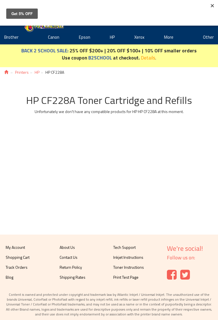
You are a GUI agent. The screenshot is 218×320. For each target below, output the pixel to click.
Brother (11, 37)
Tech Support (124, 247)
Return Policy (71, 267)
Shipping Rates (72, 277)
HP (112, 37)
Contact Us (68, 257)
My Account (15, 247)
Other (208, 37)
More (168, 37)
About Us (67, 247)
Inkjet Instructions (128, 257)
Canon (53, 37)
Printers (22, 72)
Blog (9, 277)
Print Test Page (126, 277)
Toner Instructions (128, 267)
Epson (84, 37)
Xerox (139, 37)
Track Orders (17, 267)
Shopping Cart (18, 257)
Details (148, 57)
